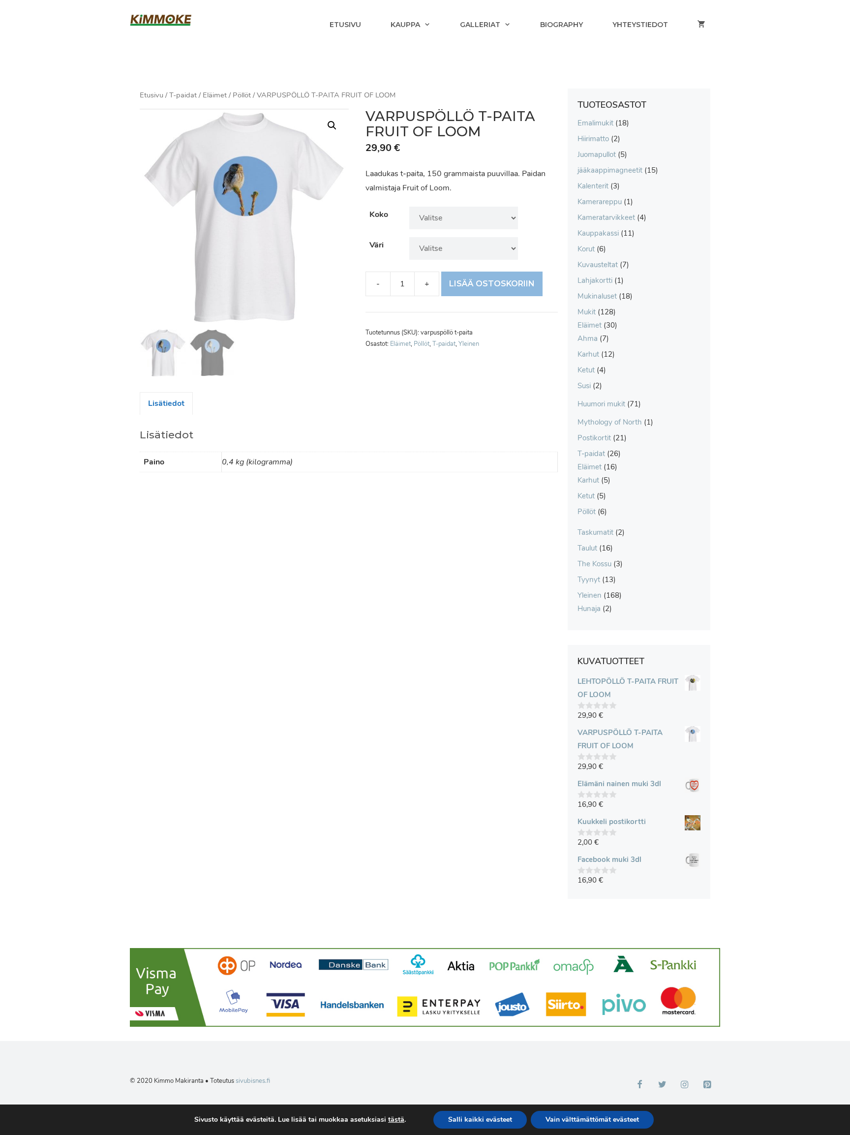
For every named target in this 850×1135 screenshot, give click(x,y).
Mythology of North (609, 422)
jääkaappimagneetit (609, 170)
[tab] (166, 403)
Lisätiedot (166, 403)
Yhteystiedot (640, 24)
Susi (584, 386)
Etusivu (345, 24)
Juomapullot (596, 154)
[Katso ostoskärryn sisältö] (701, 24)
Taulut (587, 548)
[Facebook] (640, 1085)
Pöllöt (242, 95)
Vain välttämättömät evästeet (592, 1119)
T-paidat (183, 95)
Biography (561, 24)
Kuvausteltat (597, 265)
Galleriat (480, 24)
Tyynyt (588, 579)
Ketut (586, 370)
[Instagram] (684, 1085)
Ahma (587, 338)
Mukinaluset (597, 296)
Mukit (586, 312)
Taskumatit (595, 532)
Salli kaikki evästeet (480, 1119)
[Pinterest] (707, 1085)
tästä (396, 1119)
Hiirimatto (593, 139)
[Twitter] (662, 1085)
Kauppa (405, 24)
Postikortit (594, 438)
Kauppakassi (598, 233)
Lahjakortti (594, 280)
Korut (586, 249)
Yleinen (468, 343)
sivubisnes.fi (253, 1080)
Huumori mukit (601, 404)
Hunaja (589, 609)
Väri (376, 245)
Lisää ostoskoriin (492, 283)
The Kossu (594, 564)
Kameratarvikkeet (606, 217)
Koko (378, 214)
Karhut (588, 354)
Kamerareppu (599, 202)
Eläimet (215, 95)
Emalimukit (595, 123)
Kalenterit (592, 186)
